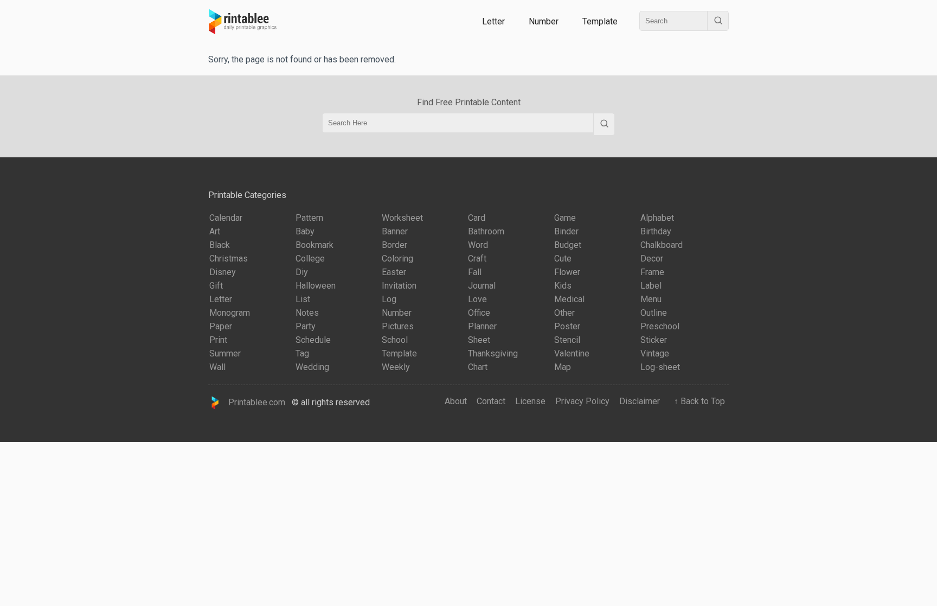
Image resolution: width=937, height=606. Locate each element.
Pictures (398, 326)
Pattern (309, 218)
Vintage (654, 353)
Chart (477, 367)
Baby (305, 231)
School (395, 340)
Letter (493, 21)
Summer (225, 353)
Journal (482, 285)
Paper (220, 326)
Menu (651, 299)
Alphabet (657, 218)
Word (478, 245)
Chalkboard (661, 245)
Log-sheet (660, 367)
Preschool (659, 326)
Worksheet (402, 218)
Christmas (228, 258)
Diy (302, 272)
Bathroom (486, 231)
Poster (567, 326)
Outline (653, 313)
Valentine (571, 353)
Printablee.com (253, 402)
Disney (222, 272)
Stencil (567, 340)
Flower (567, 272)
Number (544, 21)
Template (600, 21)
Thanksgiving (493, 353)
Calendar (225, 218)
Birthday (655, 231)
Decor (651, 258)
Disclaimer (639, 401)
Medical (569, 299)
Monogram (229, 313)
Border (394, 245)
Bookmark (314, 245)
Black (219, 245)
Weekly (396, 367)
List (303, 299)
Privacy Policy (582, 401)
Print (218, 340)
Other (564, 313)
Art (214, 231)
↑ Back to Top (697, 401)
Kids (563, 285)
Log (389, 299)
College (310, 258)
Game (565, 218)
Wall (217, 367)
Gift (216, 285)
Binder (566, 231)
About (456, 401)
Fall (475, 272)
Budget (567, 245)
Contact (491, 401)
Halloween (316, 285)
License (530, 401)
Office (479, 313)
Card (476, 218)
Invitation (399, 285)
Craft (477, 258)
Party (306, 326)
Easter (394, 272)
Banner (395, 231)
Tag (302, 353)
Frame (652, 272)
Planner (482, 326)
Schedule (313, 340)
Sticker (653, 340)
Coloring (397, 258)
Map (562, 367)
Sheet (479, 340)
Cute (563, 258)
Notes (307, 313)
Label (651, 285)
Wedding (312, 367)
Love (477, 299)
